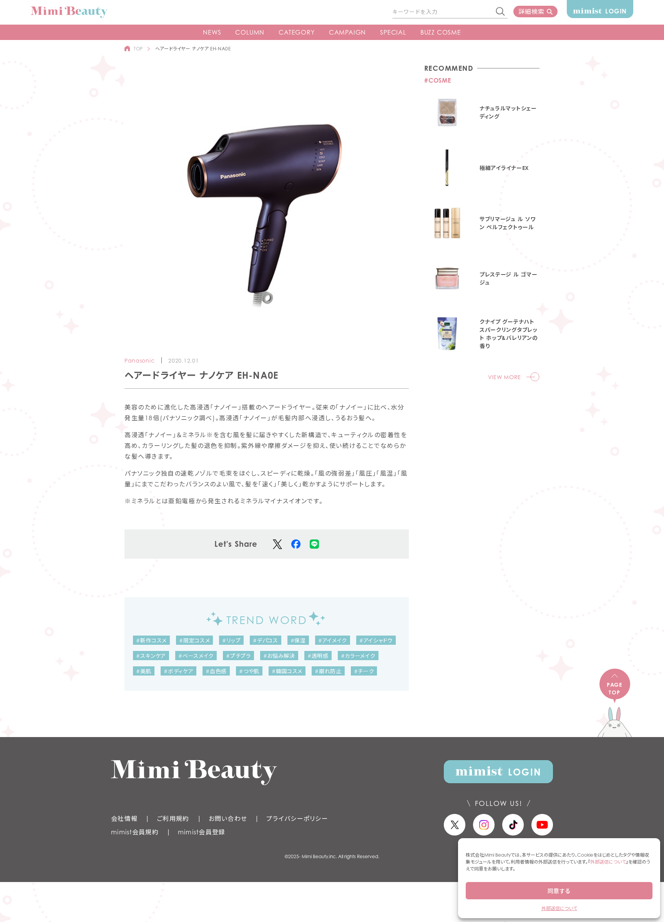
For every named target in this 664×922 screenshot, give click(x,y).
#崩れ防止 (328, 671)
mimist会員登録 (202, 832)
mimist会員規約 (135, 832)
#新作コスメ (151, 640)
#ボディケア (178, 671)
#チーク (364, 671)
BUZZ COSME (440, 32)
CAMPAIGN (347, 32)
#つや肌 (249, 671)
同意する (559, 890)
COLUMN (249, 32)
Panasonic (139, 360)
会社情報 (124, 818)
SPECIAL (393, 32)
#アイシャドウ (376, 640)
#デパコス (265, 640)
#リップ (231, 640)
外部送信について (608, 862)
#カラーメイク (358, 655)
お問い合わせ (228, 818)
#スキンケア (151, 655)
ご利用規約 (173, 818)
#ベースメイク (196, 655)
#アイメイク (332, 640)
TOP (138, 49)
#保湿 (298, 640)
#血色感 (216, 671)
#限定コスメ (194, 640)
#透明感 (318, 655)
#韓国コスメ (287, 671)
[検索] (501, 12)
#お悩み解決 (279, 655)
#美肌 (143, 671)
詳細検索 (531, 11)
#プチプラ (238, 655)
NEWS (212, 32)
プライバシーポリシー (297, 818)
